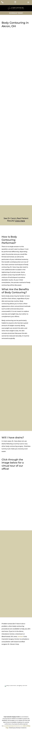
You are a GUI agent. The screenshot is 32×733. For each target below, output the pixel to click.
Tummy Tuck (9, 196)
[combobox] (17, 112)
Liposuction (9, 179)
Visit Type (4, 109)
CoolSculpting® (10, 200)
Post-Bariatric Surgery (13, 177)
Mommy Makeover (11, 181)
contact (20, 636)
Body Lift (8, 172)
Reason (4, 115)
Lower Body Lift (10, 175)
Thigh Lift (8, 193)
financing (9, 420)
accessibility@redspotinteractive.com (12, 725)
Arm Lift (8, 170)
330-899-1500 (16, 674)
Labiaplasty (9, 191)
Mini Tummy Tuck (11, 198)
